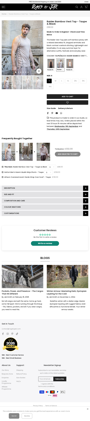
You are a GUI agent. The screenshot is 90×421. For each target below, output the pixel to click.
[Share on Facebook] (48, 113)
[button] (67, 102)
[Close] (87, 409)
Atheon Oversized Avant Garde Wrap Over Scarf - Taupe (27, 177)
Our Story (5, 370)
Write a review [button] (45, 243)
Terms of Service (51, 406)
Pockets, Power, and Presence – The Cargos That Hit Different (22, 292)
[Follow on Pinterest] (12, 334)
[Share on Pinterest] (52, 113)
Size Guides (20, 378)
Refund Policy (21, 374)
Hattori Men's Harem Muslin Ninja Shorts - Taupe (24, 172)
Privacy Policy (38, 406)
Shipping (19, 370)
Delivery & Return (65, 108)
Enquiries (5, 378)
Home (4, 14)
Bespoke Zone (7, 374)
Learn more (65, 411)
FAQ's (18, 381)
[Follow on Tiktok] (17, 334)
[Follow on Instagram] (7, 334)
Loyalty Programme (6, 382)
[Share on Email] (57, 113)
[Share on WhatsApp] (61, 113)
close (4, 1)
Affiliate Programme (6, 388)
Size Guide (51, 108)
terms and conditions (46, 386)
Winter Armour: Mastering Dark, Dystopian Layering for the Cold (66, 292)
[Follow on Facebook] (3, 334)
